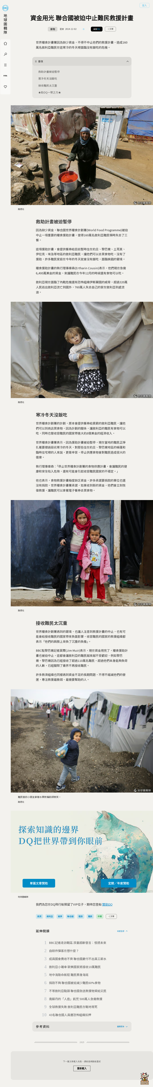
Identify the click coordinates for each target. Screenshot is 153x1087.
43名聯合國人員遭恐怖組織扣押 (70, 1015)
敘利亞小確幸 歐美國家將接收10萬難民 (75, 967)
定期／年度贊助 (118, 883)
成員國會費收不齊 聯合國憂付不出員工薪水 (77, 959)
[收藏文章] (83, 29)
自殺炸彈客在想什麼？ (64, 950)
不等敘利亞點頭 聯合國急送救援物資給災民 (77, 991)
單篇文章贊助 (39, 883)
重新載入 (82, 1068)
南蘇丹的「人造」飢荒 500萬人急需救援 (75, 999)
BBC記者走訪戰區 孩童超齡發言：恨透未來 (77, 942)
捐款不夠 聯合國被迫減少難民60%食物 (75, 983)
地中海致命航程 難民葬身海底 (68, 975)
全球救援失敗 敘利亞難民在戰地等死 (73, 1007)
